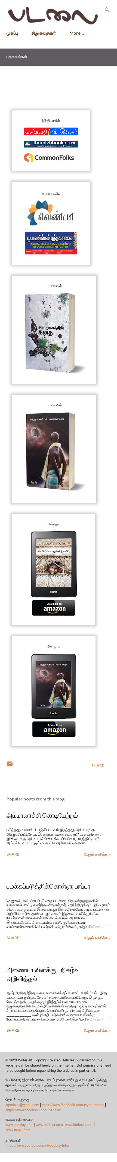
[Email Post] (10, 765)
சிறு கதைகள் (44, 32)
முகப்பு (12, 32)
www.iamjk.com (18, 1129)
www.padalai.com (49, 1124)
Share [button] (97, 765)
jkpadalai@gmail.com (22, 1104)
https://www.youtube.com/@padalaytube (37, 1145)
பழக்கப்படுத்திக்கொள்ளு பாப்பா (49, 886)
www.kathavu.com (79, 1124)
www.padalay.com (19, 1124)
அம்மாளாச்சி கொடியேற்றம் (42, 815)
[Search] (107, 10)
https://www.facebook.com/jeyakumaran (72, 1104)
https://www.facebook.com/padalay (33, 1109)
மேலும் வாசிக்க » (97, 854)
